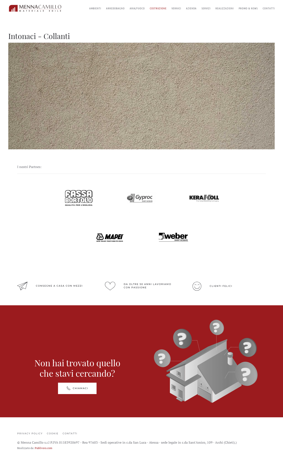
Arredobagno (115, 8)
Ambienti (95, 8)
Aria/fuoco (137, 8)
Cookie (52, 433)
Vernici (176, 8)
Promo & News (248, 8)
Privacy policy (30, 433)
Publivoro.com (43, 448)
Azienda (191, 8)
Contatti (269, 8)
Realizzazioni (224, 8)
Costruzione (158, 8)
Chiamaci (80, 388)
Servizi (206, 8)
